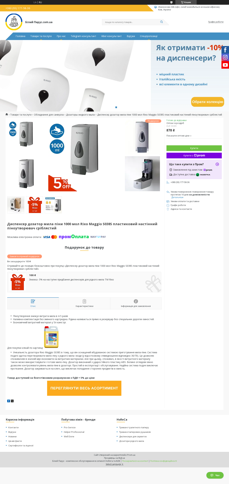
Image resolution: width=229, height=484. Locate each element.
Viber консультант (111, 36)
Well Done (69, 436)
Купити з (188, 155)
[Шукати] (161, 22)
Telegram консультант (83, 36)
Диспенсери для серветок (133, 436)
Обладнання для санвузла (49, 114)
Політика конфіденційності (163, 461)
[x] (12, 401)
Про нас (61, 36)
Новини (12, 436)
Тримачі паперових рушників (135, 431)
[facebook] (8, 401)
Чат (217, 475)
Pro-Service (70, 427)
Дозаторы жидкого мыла (80, 114)
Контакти (13, 427)
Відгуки (131, 36)
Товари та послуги (41, 36)
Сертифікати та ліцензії (20, 445)
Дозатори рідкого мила (131, 440)
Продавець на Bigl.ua (114, 458)
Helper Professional (74, 431)
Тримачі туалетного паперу (134, 427)
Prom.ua (131, 455)
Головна (20, 36)
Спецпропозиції (149, 36)
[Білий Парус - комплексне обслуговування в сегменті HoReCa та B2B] (14, 22)
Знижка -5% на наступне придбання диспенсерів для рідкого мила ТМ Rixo (71, 279)
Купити (194, 148)
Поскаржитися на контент (135, 461)
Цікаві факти (15, 440)
